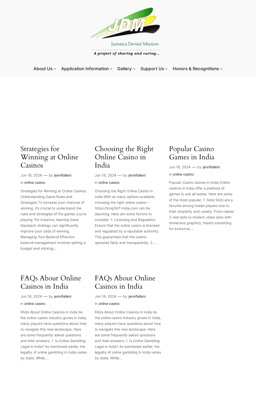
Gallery (124, 68)
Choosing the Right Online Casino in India (124, 157)
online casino (34, 182)
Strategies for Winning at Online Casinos (49, 157)
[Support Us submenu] (166, 68)
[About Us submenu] (55, 68)
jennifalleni (62, 175)
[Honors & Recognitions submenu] (221, 68)
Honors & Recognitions (196, 68)
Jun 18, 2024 (31, 175)
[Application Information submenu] (111, 68)
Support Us (152, 68)
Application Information (85, 68)
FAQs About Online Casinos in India (50, 282)
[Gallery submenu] (134, 68)
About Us (43, 68)
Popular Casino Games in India (191, 153)
